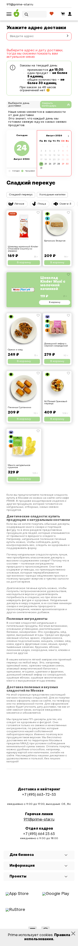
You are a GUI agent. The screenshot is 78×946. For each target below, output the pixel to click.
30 (67, 164)
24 (41, 164)
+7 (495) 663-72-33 (39, 795)
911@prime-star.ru (19, 4)
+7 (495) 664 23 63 (39, 834)
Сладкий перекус (21, 194)
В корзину (54, 302)
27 (54, 164)
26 (50, 164)
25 (45, 164)
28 (58, 164)
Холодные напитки (52, 194)
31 (41, 168)
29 (63, 164)
